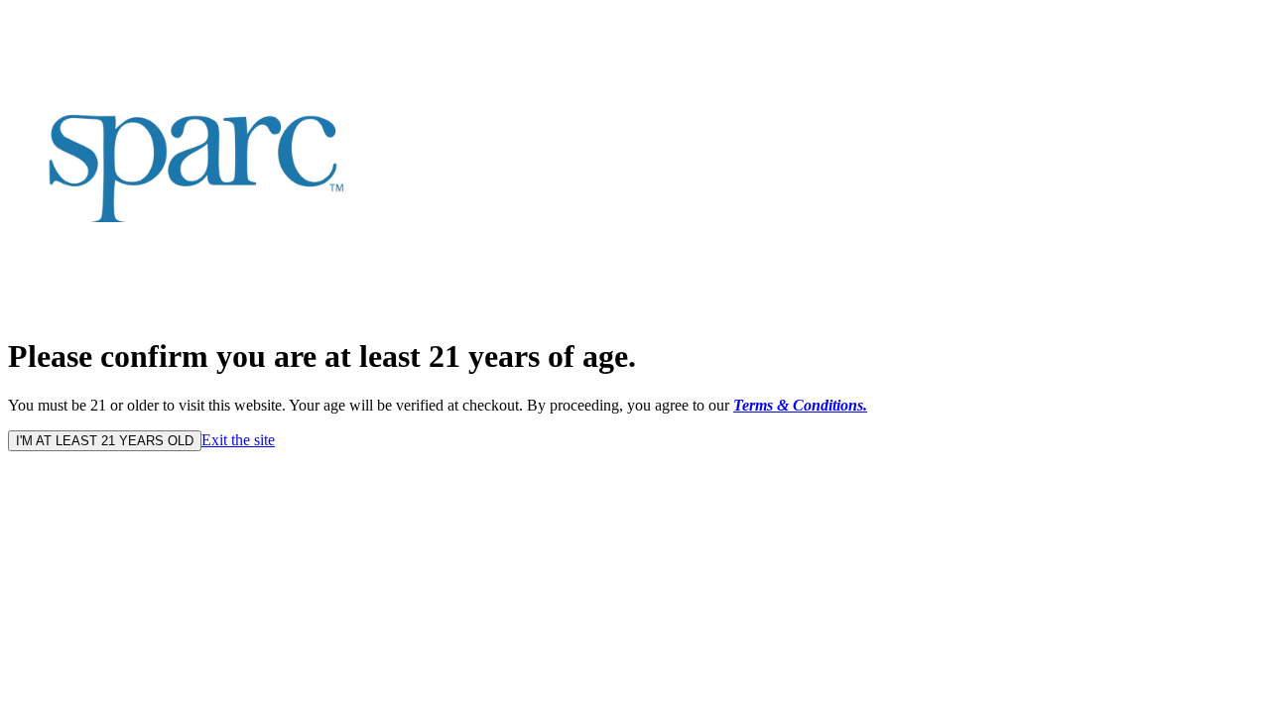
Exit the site (238, 439)
